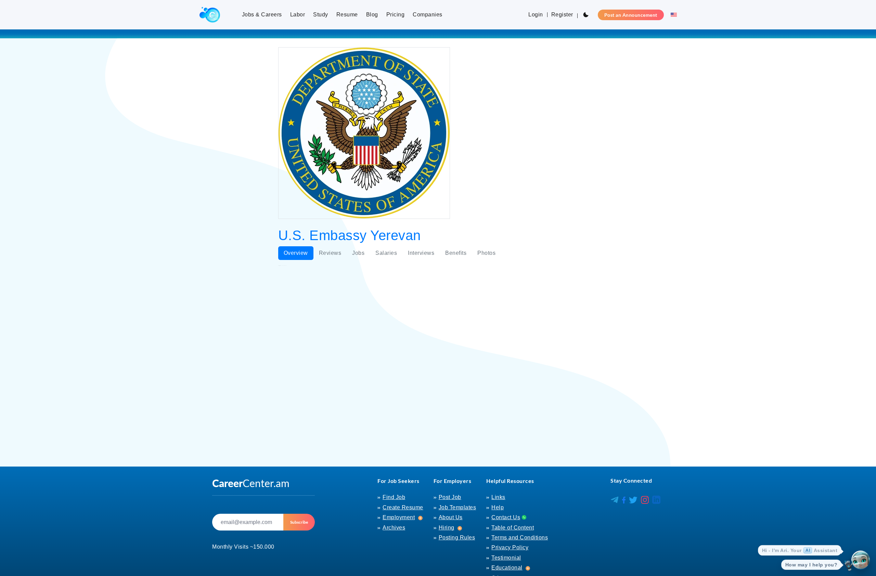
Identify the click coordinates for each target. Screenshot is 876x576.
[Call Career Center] (523, 517)
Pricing (395, 14)
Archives (394, 528)
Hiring (446, 528)
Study (320, 14)
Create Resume (403, 507)
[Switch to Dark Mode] (586, 15)
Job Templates (457, 507)
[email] (247, 522)
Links (498, 497)
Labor (297, 14)
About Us (451, 517)
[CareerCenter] (209, 15)
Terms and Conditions (519, 537)
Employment (399, 517)
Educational (507, 568)
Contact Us (505, 517)
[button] (672, 15)
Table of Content (512, 528)
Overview (296, 253)
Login (535, 14)
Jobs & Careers (262, 14)
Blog (372, 14)
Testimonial (506, 558)
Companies (427, 14)
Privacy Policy (509, 547)
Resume (347, 14)
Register (562, 14)
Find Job (394, 497)
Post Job (450, 497)
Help (497, 507)
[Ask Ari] (860, 560)
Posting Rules (457, 537)
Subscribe (299, 522)
